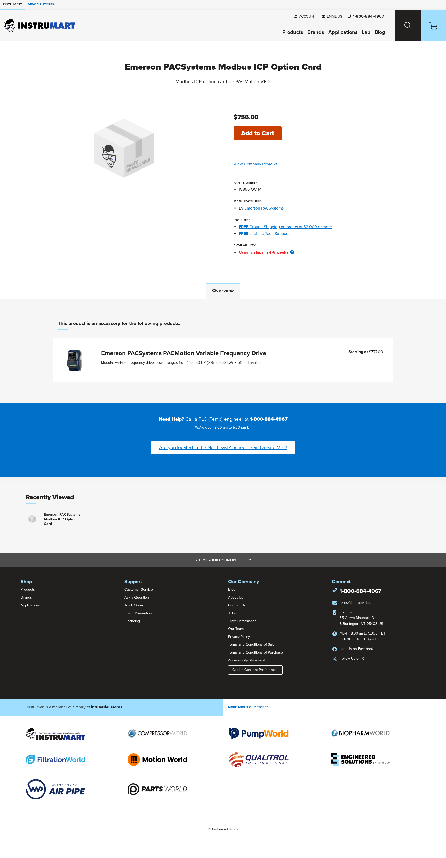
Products (292, 32)
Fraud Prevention (138, 613)
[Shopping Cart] (433, 25)
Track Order (134, 605)
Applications (343, 32)
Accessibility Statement (246, 660)
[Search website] (408, 25)
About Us (235, 597)
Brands (315, 32)
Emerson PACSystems (264, 208)
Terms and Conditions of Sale (251, 644)
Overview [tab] (223, 290)
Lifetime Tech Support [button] (264, 233)
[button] (331, 16)
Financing (132, 621)
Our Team (236, 629)
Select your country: (223, 560)
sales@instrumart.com (357, 602)
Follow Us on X (352, 658)
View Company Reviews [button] (267, 164)
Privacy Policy (239, 637)
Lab (366, 32)
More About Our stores (248, 707)
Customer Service (138, 589)
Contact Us (237, 605)
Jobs (232, 613)
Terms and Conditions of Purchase (255, 652)
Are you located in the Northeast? (223, 447)
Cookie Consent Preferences (255, 670)
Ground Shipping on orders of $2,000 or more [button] (285, 226)
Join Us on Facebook (357, 649)
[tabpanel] (223, 351)
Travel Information (242, 621)
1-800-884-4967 (269, 419)
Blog (380, 32)
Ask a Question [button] (136, 597)
